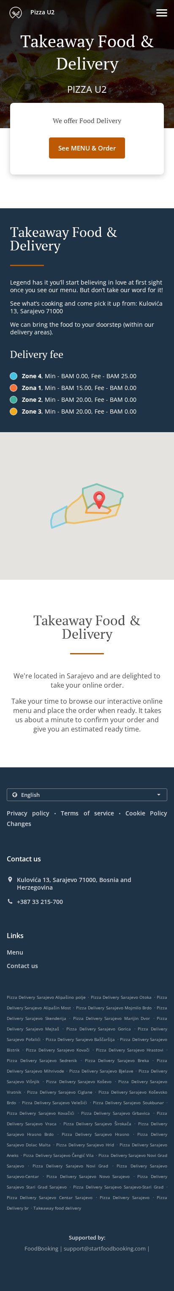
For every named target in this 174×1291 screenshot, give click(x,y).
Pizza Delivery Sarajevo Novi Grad (71, 1166)
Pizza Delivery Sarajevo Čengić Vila (58, 1155)
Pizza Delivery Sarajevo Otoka (121, 997)
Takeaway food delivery (57, 1208)
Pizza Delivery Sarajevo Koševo (78, 1081)
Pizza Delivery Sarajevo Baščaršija (80, 1039)
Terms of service (87, 813)
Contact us (22, 966)
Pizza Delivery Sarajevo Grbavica (115, 1113)
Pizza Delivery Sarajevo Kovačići (40, 1113)
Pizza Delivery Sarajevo (124, 1197)
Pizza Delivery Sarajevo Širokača (97, 1124)
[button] (161, 12)
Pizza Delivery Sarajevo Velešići (54, 1102)
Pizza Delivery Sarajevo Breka (117, 1060)
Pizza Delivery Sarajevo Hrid (85, 1145)
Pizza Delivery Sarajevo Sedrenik (42, 1060)
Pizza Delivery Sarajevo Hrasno (95, 1134)
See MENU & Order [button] (87, 148)
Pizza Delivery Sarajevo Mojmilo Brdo (114, 1008)
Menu (15, 952)
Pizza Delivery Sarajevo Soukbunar (128, 1102)
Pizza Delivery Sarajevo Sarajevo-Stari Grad (118, 1187)
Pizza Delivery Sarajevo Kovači (58, 1050)
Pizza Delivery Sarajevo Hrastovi (129, 1050)
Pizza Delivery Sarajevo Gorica (98, 1029)
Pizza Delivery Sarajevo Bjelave (101, 1071)
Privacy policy (28, 813)
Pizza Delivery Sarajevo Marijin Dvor (111, 1018)
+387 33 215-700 (40, 902)
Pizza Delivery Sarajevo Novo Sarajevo (88, 1176)
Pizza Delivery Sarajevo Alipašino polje (46, 997)
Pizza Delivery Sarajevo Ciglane (59, 1092)
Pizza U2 (41, 12)
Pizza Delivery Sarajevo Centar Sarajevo (49, 1197)
